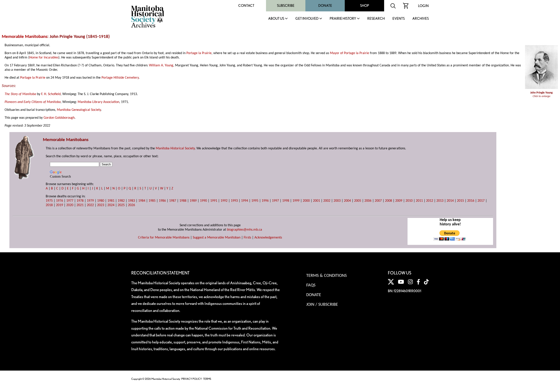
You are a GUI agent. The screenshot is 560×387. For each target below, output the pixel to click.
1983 (131, 201)
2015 (460, 201)
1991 (213, 201)
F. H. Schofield (51, 94)
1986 (162, 201)
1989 (193, 201)
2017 (481, 201)
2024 (110, 205)
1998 (285, 201)
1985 (152, 201)
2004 (347, 201)
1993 (234, 201)
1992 (224, 201)
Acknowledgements (268, 237)
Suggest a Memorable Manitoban (216, 237)
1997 (275, 201)
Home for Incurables (43, 57)
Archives (420, 19)
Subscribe (285, 6)
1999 (295, 201)
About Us (276, 19)
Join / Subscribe (322, 304)
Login (423, 6)
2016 (470, 201)
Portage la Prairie (199, 53)
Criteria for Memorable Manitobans (163, 237)
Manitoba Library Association (98, 102)
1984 (141, 201)
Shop (364, 6)
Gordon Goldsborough (59, 118)
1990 (203, 201)
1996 (265, 201)
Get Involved (306, 19)
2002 (326, 201)
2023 (100, 205)
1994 (244, 201)
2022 (90, 205)
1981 (110, 201)
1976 (59, 201)
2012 (429, 201)
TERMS (207, 378)
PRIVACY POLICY (191, 378)
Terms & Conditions (326, 276)
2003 (337, 201)
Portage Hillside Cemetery (120, 78)
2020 (69, 205)
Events (398, 19)
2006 (367, 201)
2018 (49, 205)
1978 (80, 201)
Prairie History (343, 19)
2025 (121, 205)
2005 (357, 201)
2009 (398, 201)
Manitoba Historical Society (175, 148)
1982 (121, 201)
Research (376, 19)
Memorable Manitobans (24, 36)
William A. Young (161, 65)
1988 (182, 201)
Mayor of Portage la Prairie (349, 53)
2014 (450, 201)
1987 (172, 201)
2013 (439, 201)
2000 (306, 201)
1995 (254, 201)
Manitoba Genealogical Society (79, 110)
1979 (90, 201)
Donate (325, 6)
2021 (80, 205)
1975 (49, 201)
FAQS (310, 285)
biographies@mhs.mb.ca (244, 229)
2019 (59, 205)
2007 (378, 201)
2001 (316, 201)
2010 (409, 201)
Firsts (247, 237)
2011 (419, 201)
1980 (100, 201)
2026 (131, 205)
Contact (246, 6)
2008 (388, 201)
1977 (69, 201)
